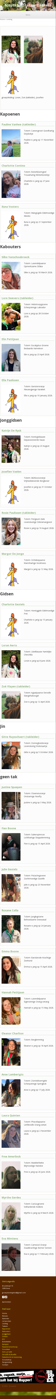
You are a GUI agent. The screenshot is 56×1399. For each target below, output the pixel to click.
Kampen (5, 1344)
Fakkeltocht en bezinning (12, 1357)
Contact (5, 1365)
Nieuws (5, 1316)
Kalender (5, 1318)
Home (2, 19)
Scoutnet (12, 1386)
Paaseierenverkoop (9, 1347)
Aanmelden (6, 1302)
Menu (28, 15)
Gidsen (5, 1336)
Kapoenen (6, 1329)
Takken (5, 1326)
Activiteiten (6, 1341)
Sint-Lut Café (7, 1352)
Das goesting (7, 1362)
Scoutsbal (6, 1349)
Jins (3, 1339)
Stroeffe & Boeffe (9, 1354)
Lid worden (6, 1321)
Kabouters (6, 1331)
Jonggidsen (6, 1334)
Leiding (5, 1323)
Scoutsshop (6, 1360)
